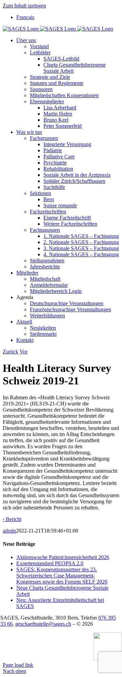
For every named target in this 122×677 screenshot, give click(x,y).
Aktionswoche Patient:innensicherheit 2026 (62, 557)
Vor (23, 351)
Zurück (10, 351)
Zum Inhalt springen (24, 5)
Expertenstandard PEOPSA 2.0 (49, 563)
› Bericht (12, 519)
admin (9, 531)
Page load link (18, 665)
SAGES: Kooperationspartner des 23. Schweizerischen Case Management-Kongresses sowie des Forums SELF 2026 (61, 576)
